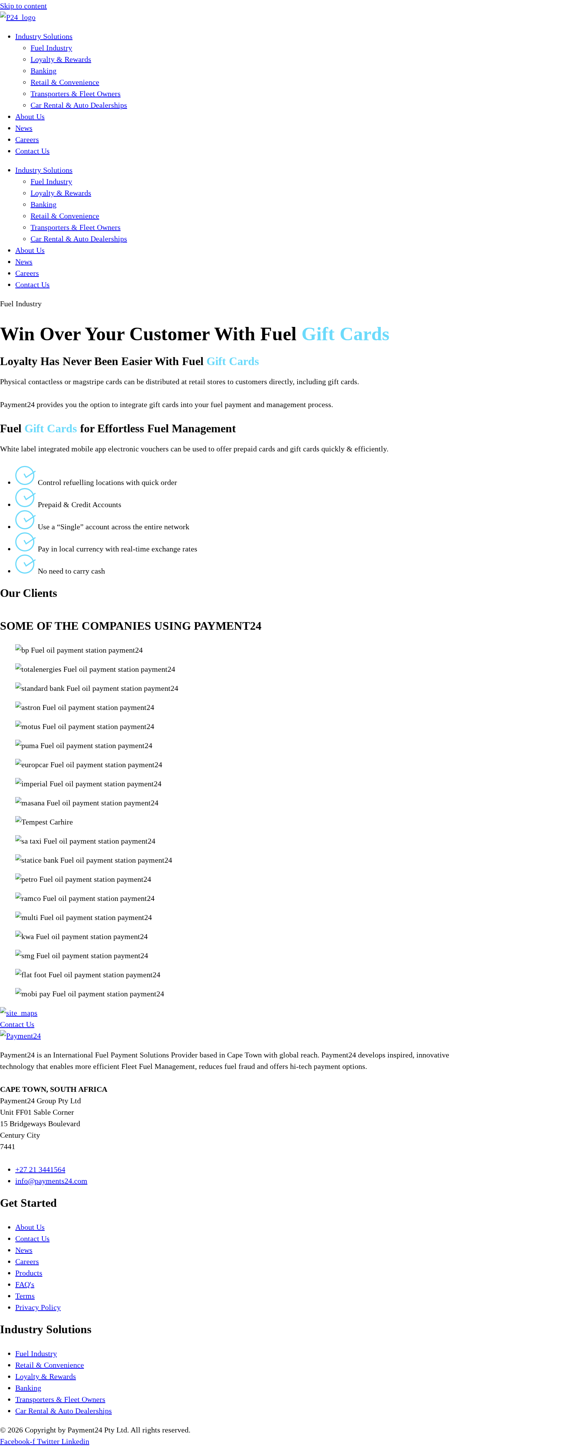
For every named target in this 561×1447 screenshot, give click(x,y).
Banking (43, 70)
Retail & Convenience (65, 82)
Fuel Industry (51, 48)
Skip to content (23, 6)
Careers (27, 139)
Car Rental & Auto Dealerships (79, 105)
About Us (30, 116)
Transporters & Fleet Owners (76, 93)
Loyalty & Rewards (61, 59)
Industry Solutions (44, 36)
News (23, 128)
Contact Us (32, 151)
